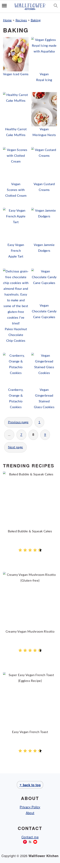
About (30, 812)
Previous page (18, 422)
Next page (15, 447)
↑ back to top (30, 784)
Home (7, 20)
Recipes (21, 20)
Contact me (30, 837)
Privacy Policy (30, 807)
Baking (35, 20)
